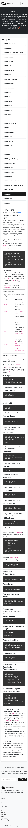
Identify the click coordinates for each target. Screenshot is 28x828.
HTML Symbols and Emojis (11, 181)
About (3, 812)
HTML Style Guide (9, 172)
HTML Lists (7, 119)
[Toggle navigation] (22, 3)
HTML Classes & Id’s (9, 132)
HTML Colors (7, 92)
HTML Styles (7, 75)
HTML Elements (8, 57)
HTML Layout (7, 154)
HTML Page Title (8, 110)
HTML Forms (7, 194)
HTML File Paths (8, 145)
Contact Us (4, 818)
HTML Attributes (8, 61)
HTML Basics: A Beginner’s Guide (13, 52)
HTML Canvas (8, 199)
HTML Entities (8, 176)
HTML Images (8, 101)
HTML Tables (7, 114)
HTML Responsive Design (11, 159)
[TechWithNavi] (9, 3)
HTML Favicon (8, 106)
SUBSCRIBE (23, 779)
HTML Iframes (8, 137)
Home (3, 811)
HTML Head (7, 150)
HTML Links (7, 97)
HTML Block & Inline (10, 123)
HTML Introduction (9, 44)
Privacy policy (5, 820)
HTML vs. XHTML (8, 190)
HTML (20, 212)
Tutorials (3, 814)
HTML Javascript (8, 141)
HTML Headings (8, 66)
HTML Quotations (9, 83)
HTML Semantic (8, 168)
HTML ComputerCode (10, 163)
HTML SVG (7, 203)
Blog (2, 816)
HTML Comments (9, 88)
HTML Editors (7, 48)
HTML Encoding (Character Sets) (13, 185)
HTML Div (6, 128)
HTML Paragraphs (9, 70)
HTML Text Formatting (10, 79)
